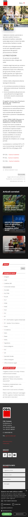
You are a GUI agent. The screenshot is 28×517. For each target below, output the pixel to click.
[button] (14, 511)
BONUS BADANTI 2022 (11, 170)
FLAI (5, 310)
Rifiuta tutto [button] (19, 514)
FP (5, 316)
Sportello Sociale (9, 356)
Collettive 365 (8, 283)
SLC (5, 349)
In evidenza (7, 330)
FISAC (5, 306)
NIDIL (5, 340)
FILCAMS (6, 290)
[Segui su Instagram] (10, 455)
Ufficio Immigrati (9, 359)
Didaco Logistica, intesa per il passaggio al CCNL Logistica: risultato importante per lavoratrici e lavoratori (14, 395)
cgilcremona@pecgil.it (10, 436)
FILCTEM (6, 293)
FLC (5, 313)
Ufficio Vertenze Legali (10, 363)
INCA (5, 333)
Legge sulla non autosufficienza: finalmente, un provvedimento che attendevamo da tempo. (15, 179)
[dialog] (14, 503)
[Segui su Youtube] (14, 455)
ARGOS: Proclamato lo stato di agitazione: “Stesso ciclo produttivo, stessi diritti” (13, 379)
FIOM (5, 303)
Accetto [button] (7, 514)
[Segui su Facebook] (5, 455)
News (5, 336)
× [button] (26, 490)
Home (6, 326)
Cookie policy (6, 443)
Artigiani (6, 277)
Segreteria (7, 343)
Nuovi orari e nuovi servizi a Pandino (13, 389)
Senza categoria (8, 346)
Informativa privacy (7, 441)
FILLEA (6, 297)
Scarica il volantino (14, 154)
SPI (5, 353)
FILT (5, 300)
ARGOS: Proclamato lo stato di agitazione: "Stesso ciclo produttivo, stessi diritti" (14, 226)
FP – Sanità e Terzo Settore (11, 323)
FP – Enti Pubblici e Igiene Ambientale (14, 320)
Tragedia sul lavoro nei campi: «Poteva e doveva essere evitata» (14, 208)
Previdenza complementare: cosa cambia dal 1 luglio (13, 248)
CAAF (5, 280)
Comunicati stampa (9, 287)
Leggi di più (12, 498)
